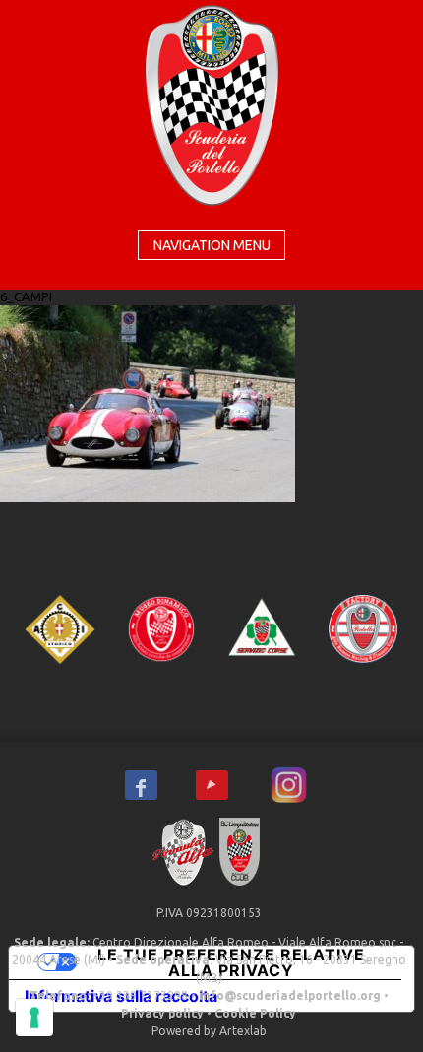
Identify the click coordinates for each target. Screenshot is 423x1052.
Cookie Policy (255, 1013)
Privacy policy (162, 1013)
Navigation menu (212, 245)
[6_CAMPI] (147, 402)
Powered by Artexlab (209, 1030)
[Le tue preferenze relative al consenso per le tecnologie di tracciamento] (34, 1017)
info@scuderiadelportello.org (290, 995)
